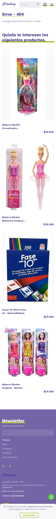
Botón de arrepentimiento (13, 491)
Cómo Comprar (9, 457)
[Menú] (51, 4)
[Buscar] (38, 4)
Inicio (4, 444)
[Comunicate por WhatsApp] (51, 497)
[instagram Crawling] (3, 466)
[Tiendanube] (13, 496)
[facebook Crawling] (10, 466)
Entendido (29, 515)
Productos (7, 448)
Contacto (6, 453)
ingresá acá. (7, 487)
